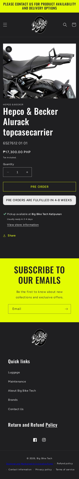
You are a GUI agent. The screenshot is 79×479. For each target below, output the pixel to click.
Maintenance (17, 381)
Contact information (20, 469)
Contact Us (16, 409)
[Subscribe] (66, 309)
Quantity (8, 164)
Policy (51, 424)
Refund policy (65, 463)
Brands (13, 400)
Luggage (14, 372)
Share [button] (12, 235)
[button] (5, 24)
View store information (23, 225)
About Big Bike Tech (22, 390)
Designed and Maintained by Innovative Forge (29, 463)
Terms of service (65, 469)
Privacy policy (43, 469)
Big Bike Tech (44, 458)
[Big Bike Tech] (39, 337)
